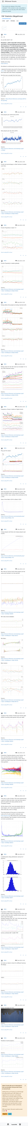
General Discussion (7, 18)
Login (10, 1113)
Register (5, 1113)
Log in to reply (23, 23)
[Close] (25, 1086)
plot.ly (2, 70)
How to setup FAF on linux (6, 103)
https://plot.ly (4, 63)
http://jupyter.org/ (5, 815)
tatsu (5, 34)
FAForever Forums (10, 1)
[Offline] (2, 34)
